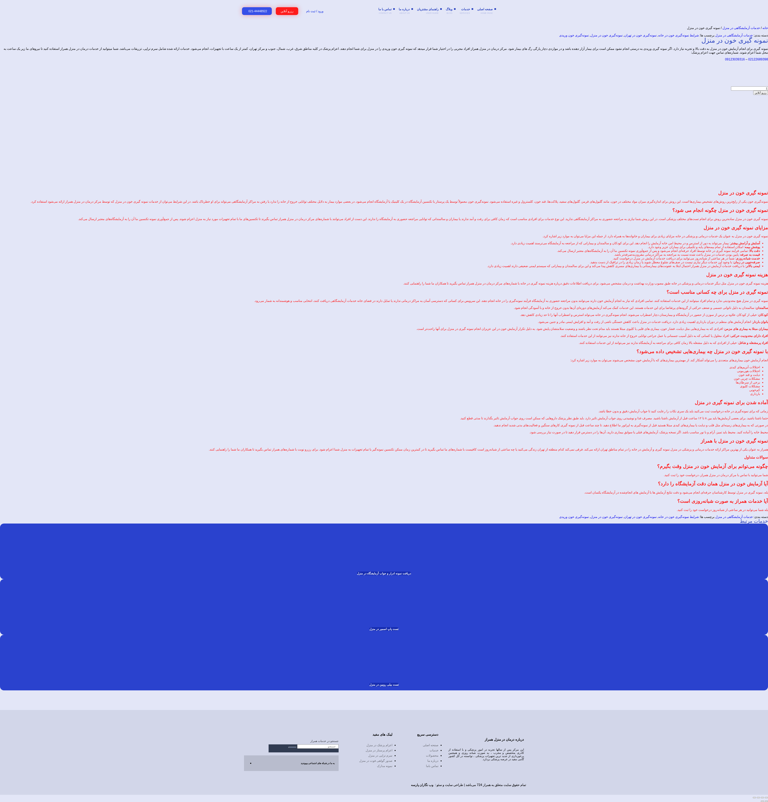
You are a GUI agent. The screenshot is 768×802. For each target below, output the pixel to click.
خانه (765, 28)
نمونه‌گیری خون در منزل (606, 35)
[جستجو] (292, 747)
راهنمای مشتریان (428, 10)
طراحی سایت (454, 785)
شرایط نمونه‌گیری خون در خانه (678, 35)
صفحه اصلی (485, 10)
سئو (439, 785)
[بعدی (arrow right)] (762, 801)
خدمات (465, 10)
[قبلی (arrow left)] (766, 801)
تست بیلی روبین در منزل (384, 684)
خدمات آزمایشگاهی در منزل (741, 28)
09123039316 (735, 59)
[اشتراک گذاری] (758, 797)
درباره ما (404, 10)
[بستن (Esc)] (754, 797)
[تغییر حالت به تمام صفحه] (762, 797)
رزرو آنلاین (760, 92)
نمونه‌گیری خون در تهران (640, 35)
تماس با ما (385, 10)
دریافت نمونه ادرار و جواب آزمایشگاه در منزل (384, 573)
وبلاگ (449, 10)
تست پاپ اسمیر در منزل (384, 629)
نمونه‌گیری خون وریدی (574, 35)
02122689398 (758, 59)
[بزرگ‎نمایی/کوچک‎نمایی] (766, 797)
